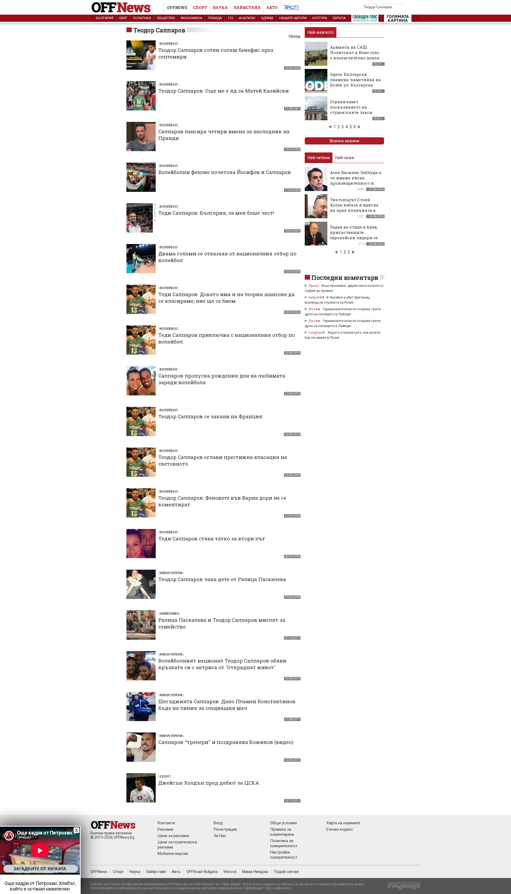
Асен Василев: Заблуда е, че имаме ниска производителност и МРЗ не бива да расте (356, 180)
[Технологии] (291, 8)
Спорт (200, 7)
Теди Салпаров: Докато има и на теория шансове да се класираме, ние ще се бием (226, 297)
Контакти (166, 823)
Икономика (191, 18)
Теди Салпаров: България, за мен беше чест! (216, 212)
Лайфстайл (247, 7)
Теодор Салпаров (159, 30)
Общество (166, 18)
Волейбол (168, 43)
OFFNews (98, 871)
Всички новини (344, 140)
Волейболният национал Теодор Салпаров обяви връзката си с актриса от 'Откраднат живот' (222, 663)
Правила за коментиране (282, 832)
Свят (123, 18)
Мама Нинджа (255, 871)
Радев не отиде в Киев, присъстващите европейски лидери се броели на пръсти (354, 235)
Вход (218, 823)
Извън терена (171, 573)
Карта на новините (343, 823)
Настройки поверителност (284, 855)
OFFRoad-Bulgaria (202, 871)
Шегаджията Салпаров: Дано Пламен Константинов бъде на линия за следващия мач (226, 704)
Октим (314, 309)
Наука (220, 7)
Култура (319, 18)
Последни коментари (344, 278)
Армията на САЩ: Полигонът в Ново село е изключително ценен (355, 52)
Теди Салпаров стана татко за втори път (211, 538)
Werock (230, 871)
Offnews (177, 7)
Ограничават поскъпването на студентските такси (351, 107)
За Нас (220, 835)
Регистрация (225, 829)
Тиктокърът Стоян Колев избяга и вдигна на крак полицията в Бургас (354, 207)
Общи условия (283, 823)
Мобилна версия (173, 853)
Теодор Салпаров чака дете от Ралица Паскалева (222, 579)
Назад (294, 36)
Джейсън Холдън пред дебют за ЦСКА (208, 782)
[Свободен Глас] (365, 19)
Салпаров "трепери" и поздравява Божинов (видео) (225, 742)
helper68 (316, 297)
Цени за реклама (173, 835)
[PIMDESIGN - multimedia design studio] (402, 887)
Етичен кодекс (339, 829)
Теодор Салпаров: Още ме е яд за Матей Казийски (223, 90)
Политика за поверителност (284, 843)
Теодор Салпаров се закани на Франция (210, 416)
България (104, 18)
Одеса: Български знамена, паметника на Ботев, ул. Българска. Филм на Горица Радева (355, 82)
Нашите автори (293, 18)
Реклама (165, 829)
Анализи (247, 18)
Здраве (267, 18)
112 (230, 18)
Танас (314, 286)
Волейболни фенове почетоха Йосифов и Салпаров (224, 172)
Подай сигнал (286, 871)
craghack (317, 332)
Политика (142, 18)
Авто (272, 7)
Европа (339, 18)
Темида (215, 18)
